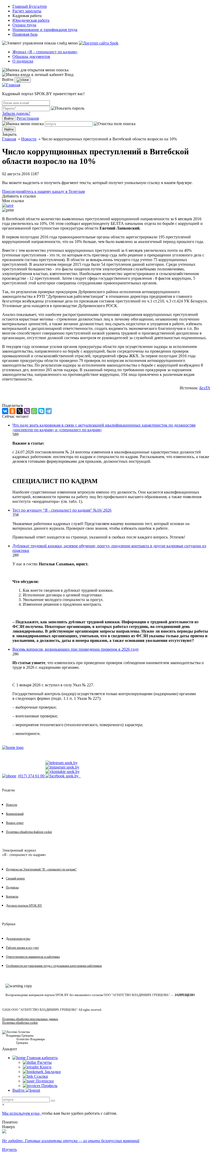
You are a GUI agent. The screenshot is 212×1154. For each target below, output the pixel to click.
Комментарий (15, 814)
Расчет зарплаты (26, 11)
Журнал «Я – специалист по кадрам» (45, 52)
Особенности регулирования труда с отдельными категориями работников (54, 966)
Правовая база (24, 34)
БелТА (204, 388)
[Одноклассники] (12, 411)
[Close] (22, 80)
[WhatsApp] (34, 411)
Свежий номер (15, 878)
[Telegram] (49, 411)
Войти (8, 118)
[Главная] (11, 85)
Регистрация (28, 118)
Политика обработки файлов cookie (29, 832)
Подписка (12, 887)
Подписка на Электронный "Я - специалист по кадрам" (41, 869)
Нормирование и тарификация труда (44, 29)
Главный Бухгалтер (29, 6)
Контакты (12, 896)
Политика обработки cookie (20, 1022)
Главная (9, 139)
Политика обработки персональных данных (30, 1019)
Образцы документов (31, 56)
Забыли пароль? (16, 113)
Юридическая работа (30, 20)
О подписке (22, 61)
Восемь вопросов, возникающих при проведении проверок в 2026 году (75, 649)
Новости (28, 139)
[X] (20, 411)
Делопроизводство (18, 938)
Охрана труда (24, 25)
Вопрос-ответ (15, 823)
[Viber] (27, 411)
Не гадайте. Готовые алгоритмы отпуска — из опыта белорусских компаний (70, 1140)
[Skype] (41, 411)
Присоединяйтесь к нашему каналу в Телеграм (43, 191)
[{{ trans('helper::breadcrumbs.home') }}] (13, 747)
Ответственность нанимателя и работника (33, 957)
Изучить (9, 1149)
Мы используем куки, (22, 1113)
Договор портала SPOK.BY (24, 905)
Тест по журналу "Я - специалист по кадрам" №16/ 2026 (61, 510)
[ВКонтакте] (5, 411)
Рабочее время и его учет (22, 948)
